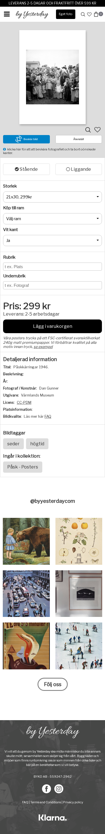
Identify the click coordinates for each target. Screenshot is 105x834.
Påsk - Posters (22, 467)
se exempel (43, 347)
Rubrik (9, 257)
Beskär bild (31, 139)
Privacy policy (73, 802)
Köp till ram (13, 207)
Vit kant (10, 229)
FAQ (48, 416)
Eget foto (66, 14)
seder (13, 443)
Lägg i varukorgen (52, 326)
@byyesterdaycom (52, 501)
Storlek (10, 186)
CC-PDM (24, 402)
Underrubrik (14, 275)
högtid (37, 443)
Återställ (78, 139)
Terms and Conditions (45, 802)
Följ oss (52, 684)
